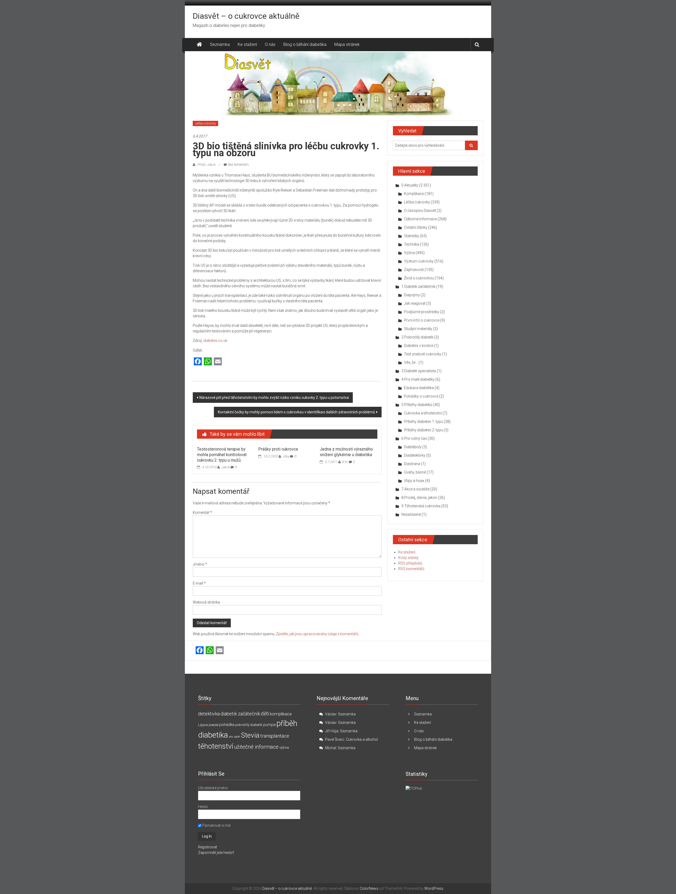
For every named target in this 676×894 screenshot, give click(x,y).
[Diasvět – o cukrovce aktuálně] (199, 44)
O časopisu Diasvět (420, 210)
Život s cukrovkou (419, 278)
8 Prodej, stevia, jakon (419, 497)
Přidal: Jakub (206, 164)
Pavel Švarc (334, 739)
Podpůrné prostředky (421, 312)
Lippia (203, 725)
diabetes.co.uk (215, 340)
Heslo (203, 807)
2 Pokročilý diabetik (417, 337)
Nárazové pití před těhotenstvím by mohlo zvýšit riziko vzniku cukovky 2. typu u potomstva (274, 397)
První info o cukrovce (421, 320)
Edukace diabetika (419, 388)
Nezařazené (411, 514)
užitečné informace (256, 747)
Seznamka (220, 44)
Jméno (200, 564)
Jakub (225, 467)
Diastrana (412, 464)
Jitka (285, 456)
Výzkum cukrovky (419, 261)
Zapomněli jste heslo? (216, 852)
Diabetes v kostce (418, 345)
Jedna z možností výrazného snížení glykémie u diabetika (346, 452)
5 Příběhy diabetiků (416, 405)
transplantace (274, 736)
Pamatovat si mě (216, 825)
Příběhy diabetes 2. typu (423, 430)
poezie (213, 725)
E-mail (199, 583)
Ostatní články (415, 227)
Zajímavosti (414, 269)
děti (265, 714)
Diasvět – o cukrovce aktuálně (246, 16)
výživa (284, 747)
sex (231, 736)
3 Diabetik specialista (418, 371)
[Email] (218, 361)
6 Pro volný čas (414, 438)
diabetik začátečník (240, 713)
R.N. (345, 462)
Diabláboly (412, 447)
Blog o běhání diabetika (304, 44)
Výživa (409, 253)
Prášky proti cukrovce (278, 449)
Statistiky (411, 236)
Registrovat (207, 847)
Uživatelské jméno (213, 788)
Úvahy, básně (415, 472)
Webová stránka (206, 602)
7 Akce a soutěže (415, 489)
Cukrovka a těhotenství (423, 413)
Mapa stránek (347, 44)
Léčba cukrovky (205, 123)
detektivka (209, 713)
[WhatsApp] (208, 361)
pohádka (226, 724)
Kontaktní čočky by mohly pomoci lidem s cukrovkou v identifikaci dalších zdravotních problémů (296, 412)
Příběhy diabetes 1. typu (423, 421)
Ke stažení (247, 44)
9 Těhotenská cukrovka (420, 506)
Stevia (250, 735)
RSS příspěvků (410, 563)
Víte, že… (411, 362)
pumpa (269, 724)
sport (237, 736)
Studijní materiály (418, 329)
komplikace (281, 713)
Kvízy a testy (408, 558)
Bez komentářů (238, 164)
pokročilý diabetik (248, 725)
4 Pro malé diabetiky (418, 379)
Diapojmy (412, 295)
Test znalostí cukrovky (422, 354)
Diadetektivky (414, 455)
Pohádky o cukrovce (421, 396)
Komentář (202, 512)
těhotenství (215, 746)
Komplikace (414, 194)
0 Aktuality (409, 185)
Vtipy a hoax (414, 481)
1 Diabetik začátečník (418, 286)
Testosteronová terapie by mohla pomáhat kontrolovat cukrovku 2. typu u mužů (222, 455)
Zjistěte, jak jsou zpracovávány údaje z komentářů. (317, 634)
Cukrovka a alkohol (362, 739)
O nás (270, 44)
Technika (411, 244)
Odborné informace (420, 219)
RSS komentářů (411, 569)
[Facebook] (198, 361)
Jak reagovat (414, 303)
